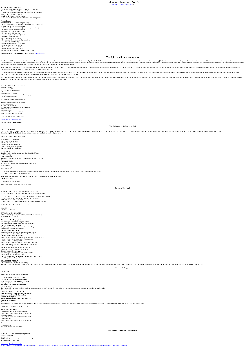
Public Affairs (27, 345)
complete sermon (39, 53)
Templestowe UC (106, 345)
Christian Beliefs (6, 345)
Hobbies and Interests (51, 345)
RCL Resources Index (126, 4)
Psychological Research (93, 345)
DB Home (115, 4)
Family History (17, 345)
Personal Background (78, 345)
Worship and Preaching (120, 345)
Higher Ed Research (38, 345)
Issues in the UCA (64, 345)
